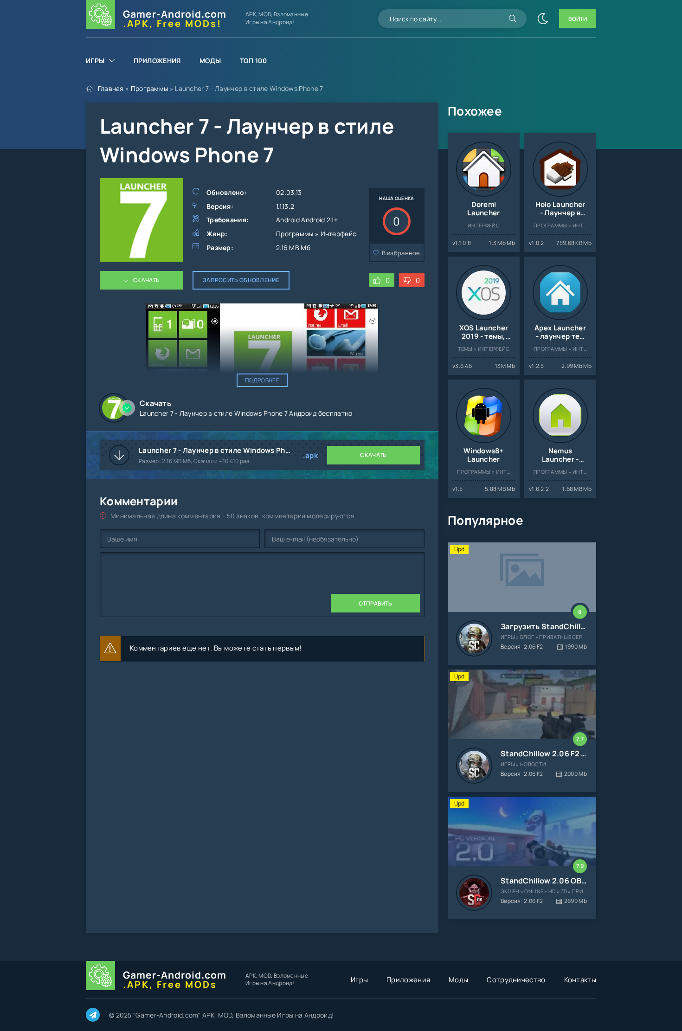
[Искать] (513, 18)
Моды (210, 60)
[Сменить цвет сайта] (543, 19)
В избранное (401, 253)
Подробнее (262, 380)
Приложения (157, 60)
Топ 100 (253, 60)
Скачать (146, 280)
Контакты (580, 980)
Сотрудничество (516, 980)
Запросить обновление (241, 280)
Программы (149, 88)
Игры (95, 60)
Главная (111, 88)
